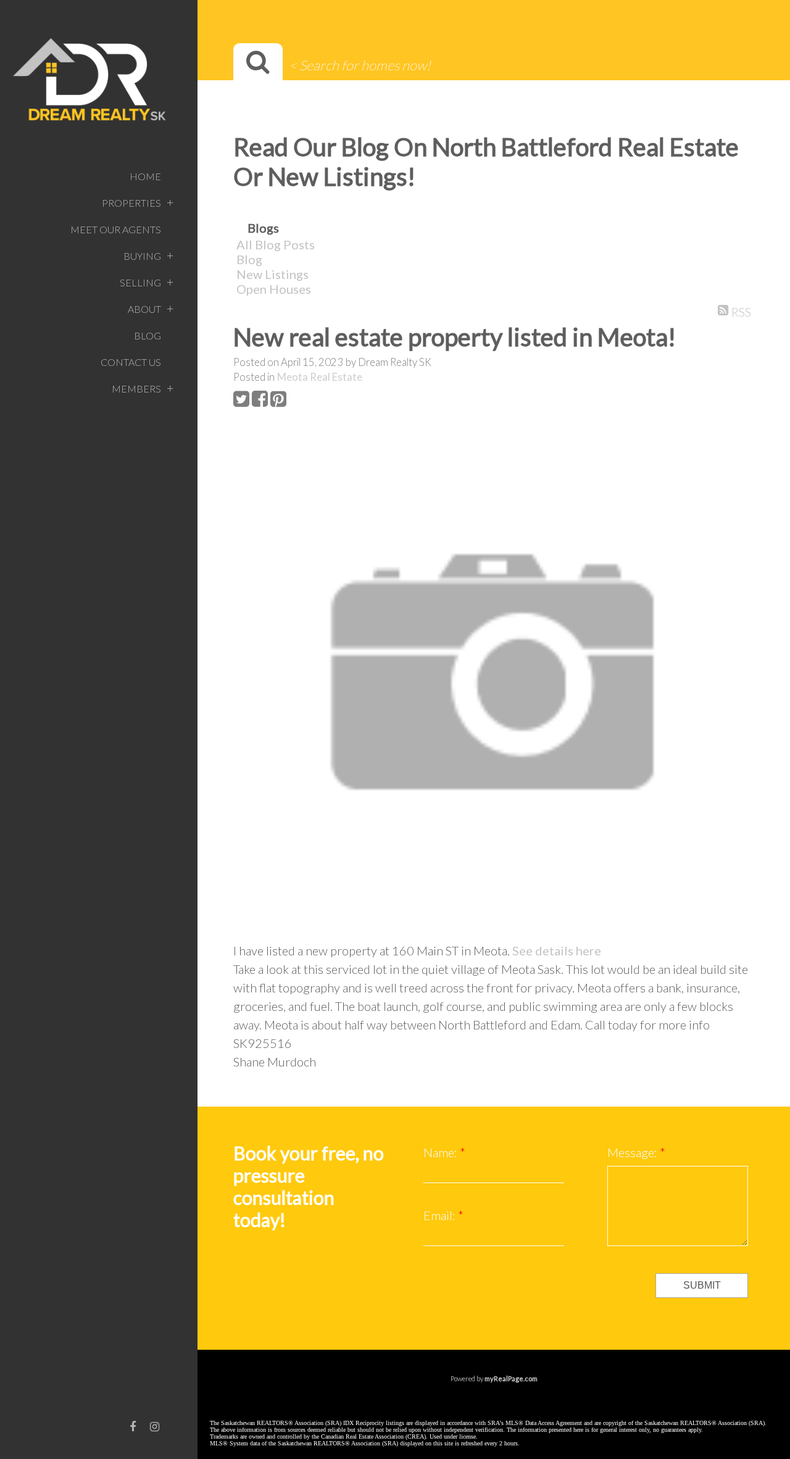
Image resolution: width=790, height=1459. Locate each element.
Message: (633, 1152)
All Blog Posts (275, 244)
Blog (147, 335)
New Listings (272, 274)
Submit (702, 1285)
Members (136, 388)
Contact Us (131, 362)
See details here (556, 950)
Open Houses (273, 288)
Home (145, 176)
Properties (131, 203)
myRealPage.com (511, 1378)
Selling (140, 282)
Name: (441, 1152)
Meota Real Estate (319, 377)
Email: (440, 1215)
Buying (142, 256)
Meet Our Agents (115, 229)
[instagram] (155, 1426)
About (144, 309)
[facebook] (133, 1426)
